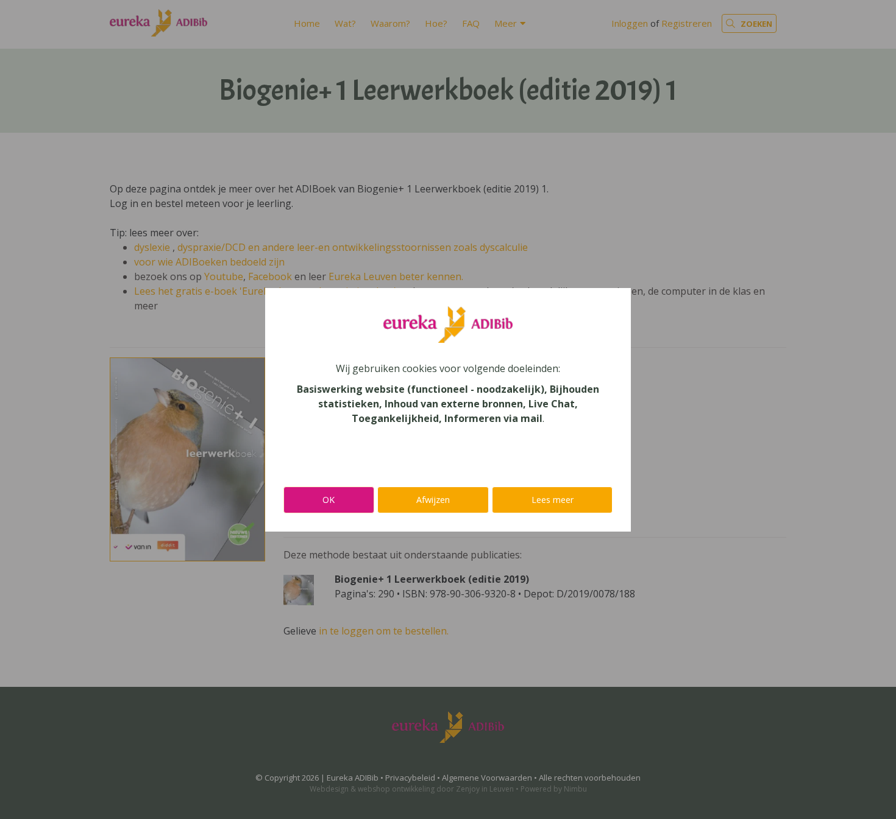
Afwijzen (433, 499)
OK (328, 499)
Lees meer (553, 499)
